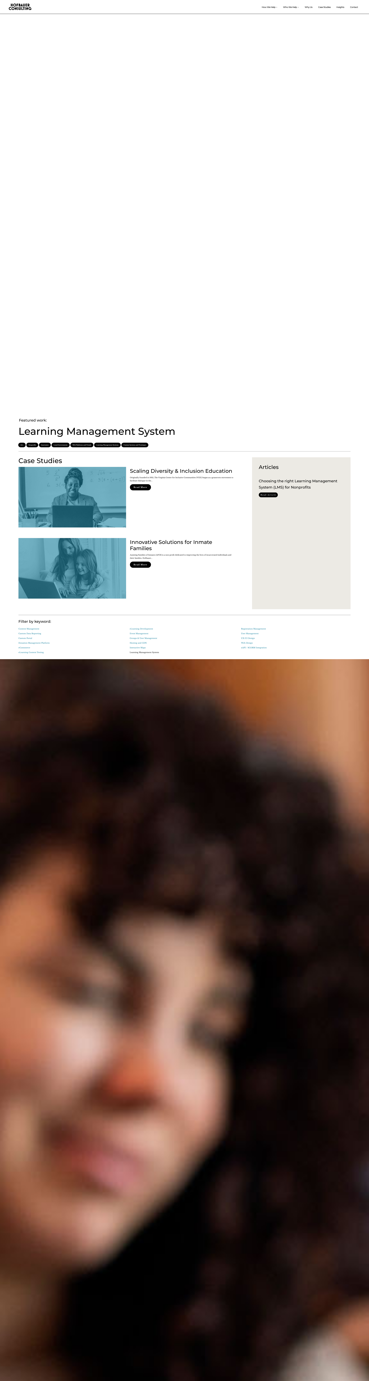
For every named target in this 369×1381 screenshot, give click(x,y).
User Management (250, 633)
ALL (22, 445)
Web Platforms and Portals (81, 445)
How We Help (268, 7)
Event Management (139, 633)
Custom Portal (25, 638)
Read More (140, 487)
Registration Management (253, 629)
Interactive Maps (138, 647)
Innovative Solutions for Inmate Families (171, 545)
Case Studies (324, 7)
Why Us (308, 7)
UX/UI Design (248, 638)
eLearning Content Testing (31, 652)
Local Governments (61, 445)
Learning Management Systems (107, 445)
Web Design (247, 643)
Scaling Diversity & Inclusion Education (181, 471)
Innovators (45, 445)
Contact (354, 7)
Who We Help (290, 7)
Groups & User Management (143, 638)
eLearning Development (141, 629)
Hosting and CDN (138, 643)
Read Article (268, 495)
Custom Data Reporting (29, 633)
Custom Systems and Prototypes (134, 445)
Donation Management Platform (34, 643)
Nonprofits (32, 445)
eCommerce (24, 647)
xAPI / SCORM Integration (254, 647)
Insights (340, 7)
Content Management (28, 629)
